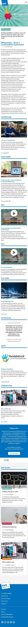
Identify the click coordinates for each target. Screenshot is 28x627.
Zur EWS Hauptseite (6, 593)
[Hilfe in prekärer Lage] (14, 550)
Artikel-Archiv (4, 596)
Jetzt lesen (4, 314)
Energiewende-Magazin (7, 617)
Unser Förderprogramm (7, 614)
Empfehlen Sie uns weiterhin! (16, 113)
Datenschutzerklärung (16, 221)
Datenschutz (4, 601)
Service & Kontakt (5, 598)
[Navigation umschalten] (26, 2)
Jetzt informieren (14, 453)
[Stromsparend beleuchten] (14, 515)
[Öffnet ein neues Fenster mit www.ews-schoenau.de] (5, 585)
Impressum (4, 603)
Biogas (3, 611)
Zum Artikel (4, 153)
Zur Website (4, 381)
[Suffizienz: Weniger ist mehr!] (14, 480)
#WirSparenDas (6, 29)
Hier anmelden (5, 201)
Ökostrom (3, 609)
